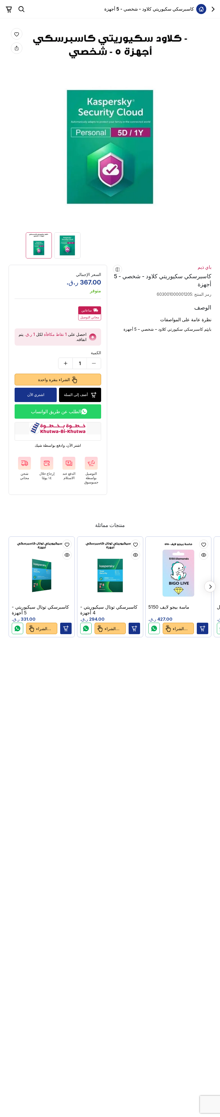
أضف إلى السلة (76, 394)
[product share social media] (16, 48)
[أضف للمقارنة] (117, 269)
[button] (66, 628)
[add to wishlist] (16, 34)
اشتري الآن (35, 394)
